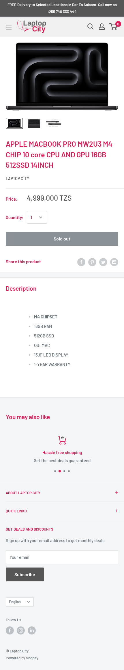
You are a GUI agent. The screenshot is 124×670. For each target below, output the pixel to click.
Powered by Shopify (22, 658)
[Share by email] (114, 261)
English (15, 601)
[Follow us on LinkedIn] (32, 630)
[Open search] (90, 26)
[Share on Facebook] (81, 261)
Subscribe (24, 574)
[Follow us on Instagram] (21, 630)
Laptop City (17, 178)
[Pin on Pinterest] (92, 261)
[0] (113, 26)
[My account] (102, 26)
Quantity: (14, 217)
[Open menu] (9, 27)
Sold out (62, 238)
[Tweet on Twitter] (103, 261)
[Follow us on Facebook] (10, 630)
